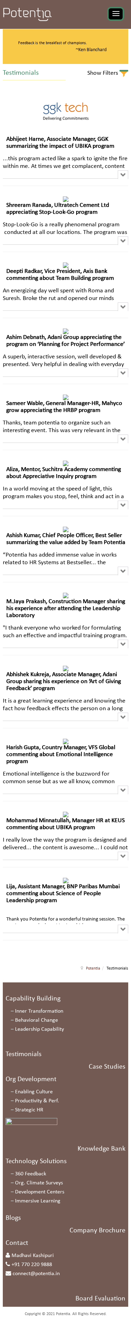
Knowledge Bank (101, 1148)
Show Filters (103, 73)
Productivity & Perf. (37, 1101)
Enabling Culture (34, 1092)
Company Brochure (97, 1230)
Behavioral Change (36, 1020)
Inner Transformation (39, 1011)
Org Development (31, 1079)
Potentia (93, 968)
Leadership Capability (39, 1029)
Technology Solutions (36, 1161)
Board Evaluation (100, 1298)
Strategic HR (29, 1110)
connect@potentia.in (36, 1274)
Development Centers (39, 1192)
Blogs (13, 1218)
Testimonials (24, 1054)
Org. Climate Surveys (39, 1183)
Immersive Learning (37, 1201)
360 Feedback (30, 1174)
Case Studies (107, 1066)
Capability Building (33, 998)
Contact (17, 1243)
